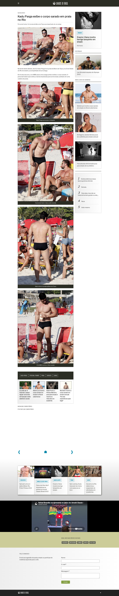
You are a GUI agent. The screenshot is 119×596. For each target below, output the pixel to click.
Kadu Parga (24, 375)
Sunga (55, 375)
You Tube (92, 542)
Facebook (65, 542)
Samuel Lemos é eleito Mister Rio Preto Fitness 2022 (25, 486)
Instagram (73, 542)
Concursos (23, 480)
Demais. (84, 189)
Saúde (88, 480)
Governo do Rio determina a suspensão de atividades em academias (91, 488)
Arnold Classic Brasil (42, 481)
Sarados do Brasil (83, 33)
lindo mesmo (85, 210)
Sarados (49, 375)
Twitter (86, 542)
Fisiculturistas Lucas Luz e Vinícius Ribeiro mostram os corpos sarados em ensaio (87, 40)
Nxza (83, 203)
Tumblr (80, 542)
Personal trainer (34, 375)
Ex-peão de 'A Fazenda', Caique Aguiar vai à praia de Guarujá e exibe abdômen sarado (25, 395)
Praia (43, 375)
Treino (71, 480)
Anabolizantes (57, 480)
